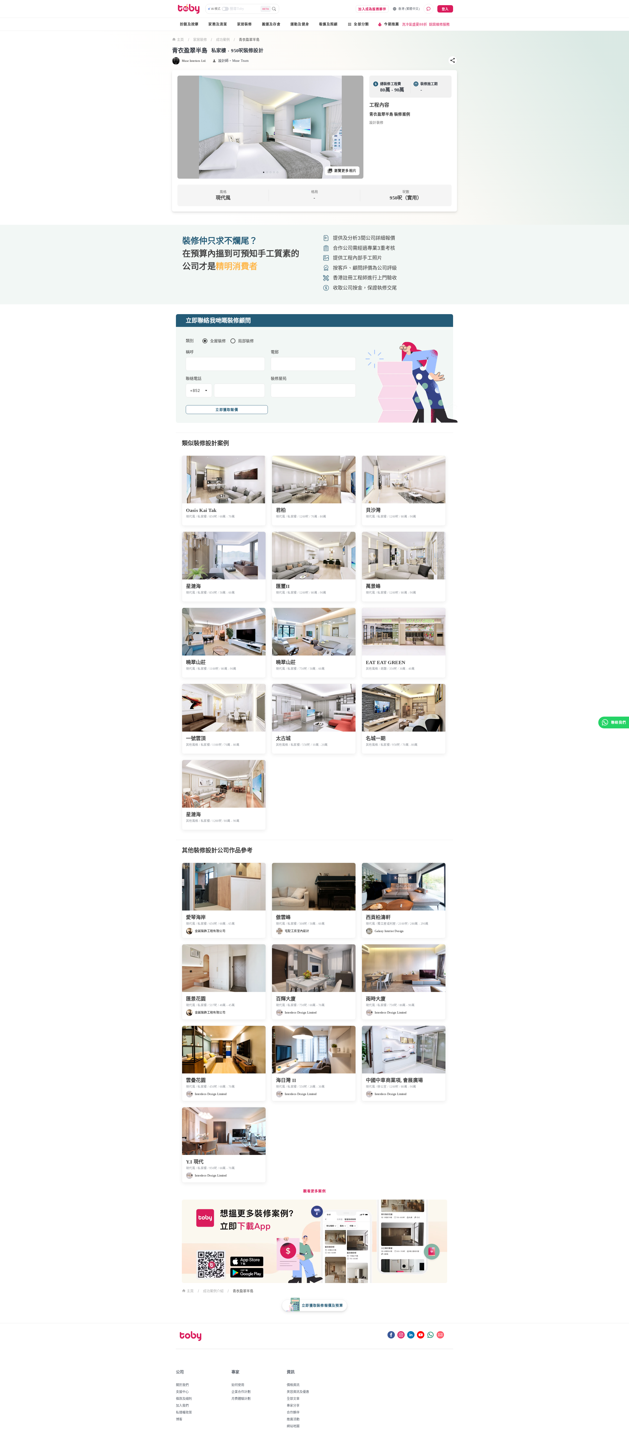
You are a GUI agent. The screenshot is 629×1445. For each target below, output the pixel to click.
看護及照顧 (328, 24)
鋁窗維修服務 (439, 24)
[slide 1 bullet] (263, 172)
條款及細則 (184, 1398)
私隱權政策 (184, 1412)
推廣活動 (293, 1419)
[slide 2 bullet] (267, 172)
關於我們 (182, 1385)
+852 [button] (195, 390)
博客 (179, 1419)
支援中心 (182, 1391)
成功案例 (223, 39)
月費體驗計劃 (241, 1398)
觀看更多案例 (314, 1191)
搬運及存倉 (271, 24)
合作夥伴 (293, 1412)
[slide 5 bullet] (277, 172)
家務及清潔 (217, 24)
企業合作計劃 (241, 1391)
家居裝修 (244, 24)
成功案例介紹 (213, 1291)
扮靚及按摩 (189, 24)
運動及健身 (299, 24)
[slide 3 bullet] (270, 172)
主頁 (180, 39)
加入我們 (182, 1405)
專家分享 (293, 1405)
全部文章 (293, 1398)
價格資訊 (293, 1385)
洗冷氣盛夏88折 (414, 24)
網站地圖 (293, 1426)
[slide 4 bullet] (274, 172)
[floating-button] (186, 127)
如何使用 (237, 1385)
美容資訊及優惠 (298, 1391)
